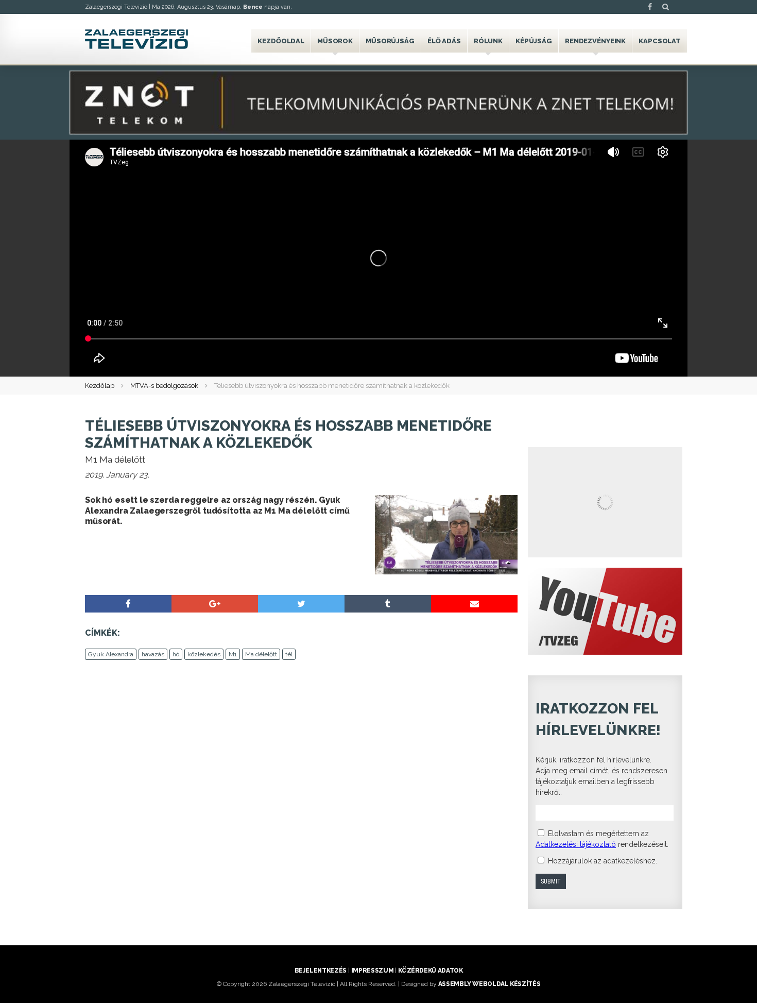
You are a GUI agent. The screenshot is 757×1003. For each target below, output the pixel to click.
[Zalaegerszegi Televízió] (136, 39)
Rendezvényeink (595, 41)
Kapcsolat (660, 41)
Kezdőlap (99, 385)
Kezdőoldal (280, 41)
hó (176, 654)
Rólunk (488, 41)
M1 (233, 654)
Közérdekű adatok (430, 970)
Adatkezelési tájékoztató (576, 844)
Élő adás (444, 41)
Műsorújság (390, 41)
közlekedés (203, 654)
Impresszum (372, 970)
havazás (153, 654)
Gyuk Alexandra (110, 654)
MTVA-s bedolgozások (164, 385)
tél (289, 654)
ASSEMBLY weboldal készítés (489, 984)
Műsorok (335, 41)
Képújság (533, 41)
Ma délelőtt (261, 654)
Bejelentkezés (321, 970)
